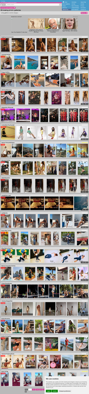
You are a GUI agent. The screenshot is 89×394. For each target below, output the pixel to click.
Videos (64, 6)
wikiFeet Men (65, 9)
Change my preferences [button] (65, 391)
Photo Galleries (66, 4)
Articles (73, 4)
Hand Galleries (75, 9)
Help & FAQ (83, 2)
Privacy (82, 6)
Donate (82, 4)
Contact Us (83, 9)
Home (65, 2)
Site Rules (74, 2)
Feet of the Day (75, 6)
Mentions (65, 7)
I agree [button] (48, 391)
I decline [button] (55, 391)
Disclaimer (83, 7)
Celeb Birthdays (75, 7)
